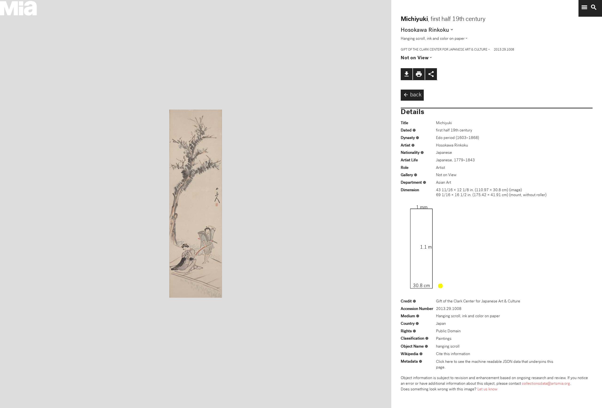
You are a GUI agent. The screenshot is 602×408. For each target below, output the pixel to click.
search (593, 7)
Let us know (487, 390)
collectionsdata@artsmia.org (546, 384)
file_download (406, 74)
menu (584, 7)
